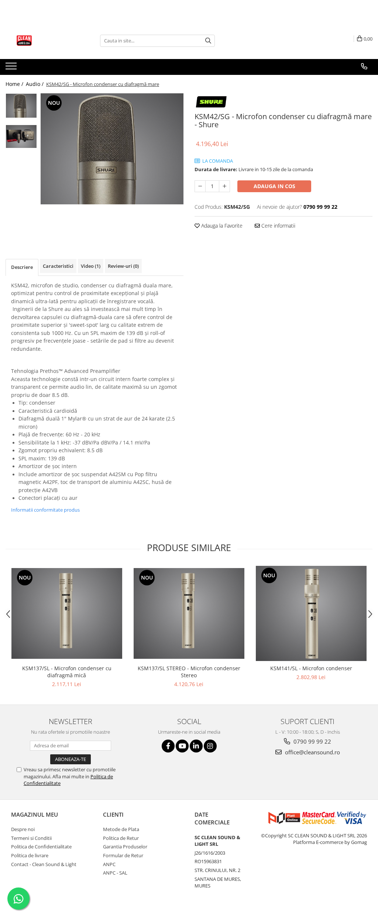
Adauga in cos (274, 186)
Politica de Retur (121, 838)
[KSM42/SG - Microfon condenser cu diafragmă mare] (112, 148)
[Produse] (12, 68)
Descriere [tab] (22, 267)
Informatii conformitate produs (45, 509)
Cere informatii (277, 225)
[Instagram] (210, 746)
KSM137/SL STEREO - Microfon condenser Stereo (189, 672)
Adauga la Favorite (221, 225)
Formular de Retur (123, 855)
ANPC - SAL (115, 872)
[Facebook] (168, 746)
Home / (15, 83)
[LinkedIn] (196, 746)
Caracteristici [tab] (58, 266)
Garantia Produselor (125, 846)
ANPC (109, 864)
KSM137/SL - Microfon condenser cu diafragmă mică (66, 672)
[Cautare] (208, 41)
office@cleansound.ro (312, 752)
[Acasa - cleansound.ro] (42, 40)
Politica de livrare (29, 855)
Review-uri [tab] (123, 266)
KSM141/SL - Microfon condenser (311, 668)
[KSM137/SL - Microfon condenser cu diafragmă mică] (66, 613)
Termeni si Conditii (31, 838)
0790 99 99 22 (311, 741)
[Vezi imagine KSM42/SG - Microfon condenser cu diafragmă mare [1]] (21, 136)
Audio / (35, 83)
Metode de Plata (121, 829)
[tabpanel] (112, 148)
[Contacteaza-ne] (364, 66)
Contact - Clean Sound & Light (43, 864)
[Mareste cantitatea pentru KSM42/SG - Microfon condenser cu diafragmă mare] (224, 186)
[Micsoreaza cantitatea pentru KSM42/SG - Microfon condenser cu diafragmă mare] (200, 186)
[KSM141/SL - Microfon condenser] (311, 613)
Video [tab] (90, 266)
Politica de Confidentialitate (41, 846)
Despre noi (23, 829)
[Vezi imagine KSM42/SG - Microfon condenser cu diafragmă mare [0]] (21, 106)
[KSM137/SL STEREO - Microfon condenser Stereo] (189, 613)
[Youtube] (182, 746)
